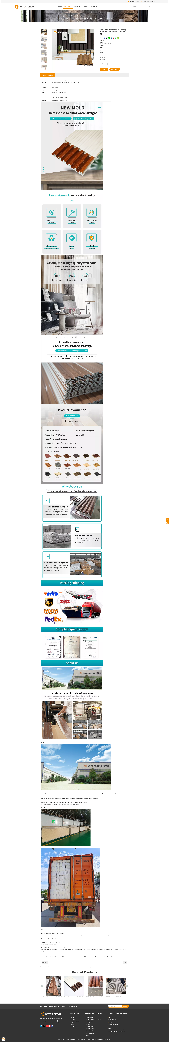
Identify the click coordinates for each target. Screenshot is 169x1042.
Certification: (102, 59)
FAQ (72, 1022)
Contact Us (73, 1026)
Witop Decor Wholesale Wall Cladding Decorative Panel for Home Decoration (74, 967)
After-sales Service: (102, 41)
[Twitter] (44, 1026)
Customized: (102, 56)
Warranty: (102, 45)
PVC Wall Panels (44, 967)
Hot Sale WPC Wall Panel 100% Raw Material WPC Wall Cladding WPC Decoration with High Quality (53, 997)
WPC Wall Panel (90, 1033)
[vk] (47, 1026)
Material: (102, 49)
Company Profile (75, 1021)
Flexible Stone (89, 1021)
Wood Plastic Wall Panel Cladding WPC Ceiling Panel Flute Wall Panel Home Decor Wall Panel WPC (116, 997)
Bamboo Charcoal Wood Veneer (93, 1019)
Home (72, 1017)
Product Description (47, 75)
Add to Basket (114, 69)
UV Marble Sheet (90, 1028)
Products (73, 1019)
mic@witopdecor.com (150, 1)
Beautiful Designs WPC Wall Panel (74, 997)
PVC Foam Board (90, 1026)
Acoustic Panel (89, 1017)
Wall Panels (52, 967)
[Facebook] (52, 1026)
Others (87, 1035)
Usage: (101, 52)
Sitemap (101, 1039)
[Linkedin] (41, 1026)
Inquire (104, 69)
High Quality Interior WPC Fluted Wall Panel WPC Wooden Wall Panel (95, 997)
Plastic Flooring (89, 1022)
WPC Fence (89, 1031)
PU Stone (88, 1024)
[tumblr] (49, 1026)
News (72, 1024)
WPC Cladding (89, 1030)
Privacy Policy (107, 1039)
